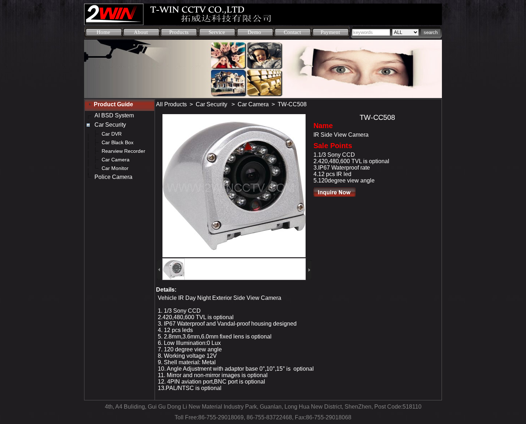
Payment (330, 32)
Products (179, 32)
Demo (254, 32)
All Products (171, 104)
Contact (292, 32)
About (141, 32)
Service (217, 32)
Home (103, 32)
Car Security (212, 104)
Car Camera (253, 104)
